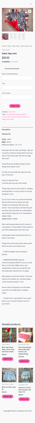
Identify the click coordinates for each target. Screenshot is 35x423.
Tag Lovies (16, 46)
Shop (9, 46)
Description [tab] (6, 129)
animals (8, 114)
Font (3, 83)
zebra (12, 119)
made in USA (15, 117)
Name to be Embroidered (10, 74)
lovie (9, 117)
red (28, 117)
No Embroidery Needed (12, 68)
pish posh (23, 117)
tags (8, 119)
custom (4, 117)
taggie (4, 119)
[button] (29, 11)
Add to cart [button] (7, 359)
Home (4, 46)
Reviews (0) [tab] (6, 134)
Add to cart (15, 106)
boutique (18, 114)
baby (12, 114)
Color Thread (6, 93)
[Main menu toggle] (31, 4)
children (23, 114)
